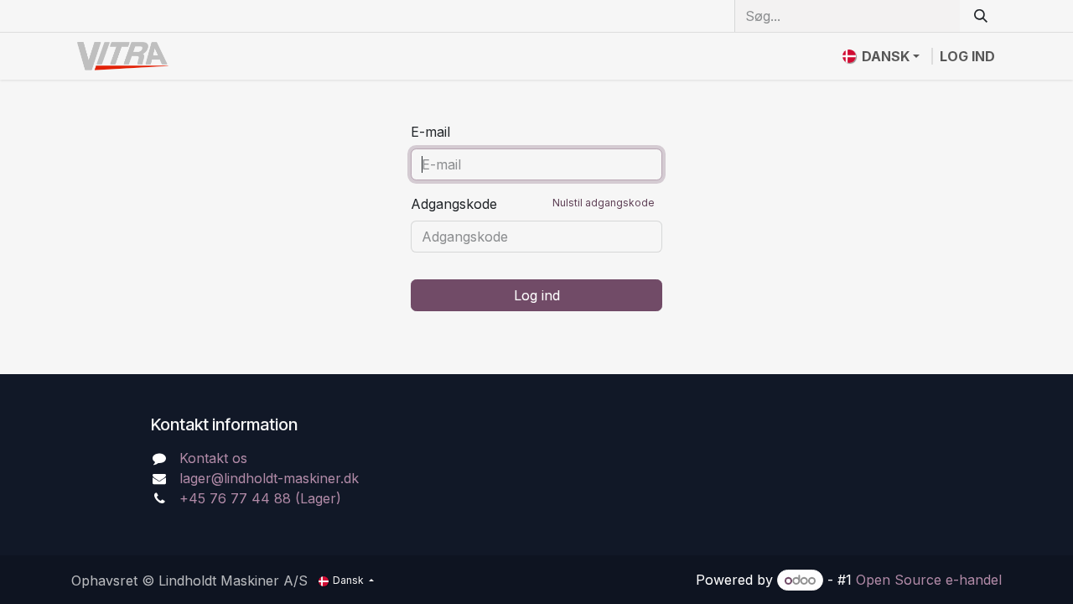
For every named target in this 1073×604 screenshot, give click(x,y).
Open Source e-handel (929, 579)
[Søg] (981, 16)
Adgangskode (533, 203)
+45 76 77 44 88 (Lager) (260, 498)
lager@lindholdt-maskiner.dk (269, 478)
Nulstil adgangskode (603, 202)
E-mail (430, 131)
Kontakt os (213, 458)
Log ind (967, 56)
